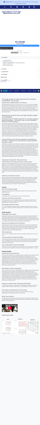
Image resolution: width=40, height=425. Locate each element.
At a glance (4, 57)
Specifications (5, 71)
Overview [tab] (5, 90)
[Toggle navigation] (35, 8)
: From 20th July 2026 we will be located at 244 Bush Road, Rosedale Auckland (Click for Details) (21, 2)
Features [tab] (10, 90)
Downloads (4, 74)
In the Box (4, 77)
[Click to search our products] (11, 7)
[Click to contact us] (29, 7)
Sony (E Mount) (26, 52)
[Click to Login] (17, 7)
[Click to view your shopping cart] (23, 7)
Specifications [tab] (16, 90)
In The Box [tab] (29, 90)
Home (2, 9)
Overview (4, 68)
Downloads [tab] (23, 90)
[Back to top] (38, 423)
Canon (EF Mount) (14, 52)
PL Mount (20, 52)
